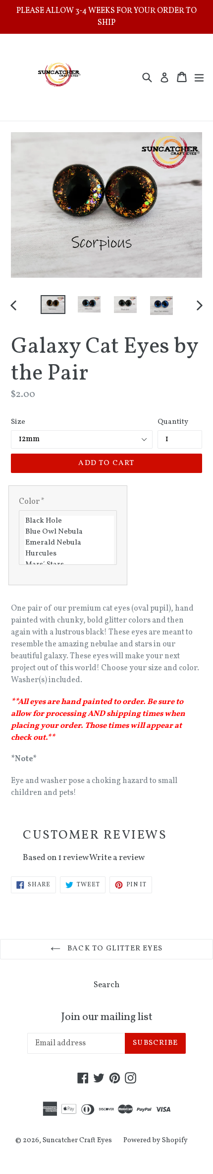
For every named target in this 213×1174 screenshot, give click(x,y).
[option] (53, 305)
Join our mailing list (107, 1017)
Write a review (117, 857)
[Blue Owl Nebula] (69, 532)
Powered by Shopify (155, 1140)
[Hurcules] (69, 553)
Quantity (173, 422)
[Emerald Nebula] (69, 543)
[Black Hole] (69, 521)
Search (106, 985)
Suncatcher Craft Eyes (77, 1140)
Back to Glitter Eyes (113, 948)
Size (18, 422)
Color (32, 501)
